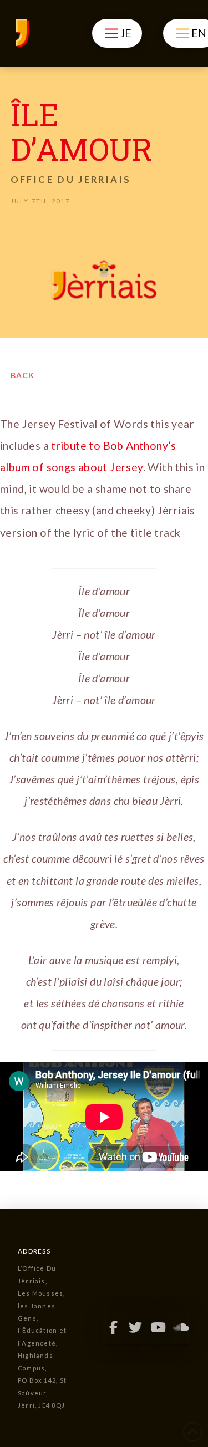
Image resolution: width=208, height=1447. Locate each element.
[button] (116, 33)
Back (22, 375)
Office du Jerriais (71, 179)
